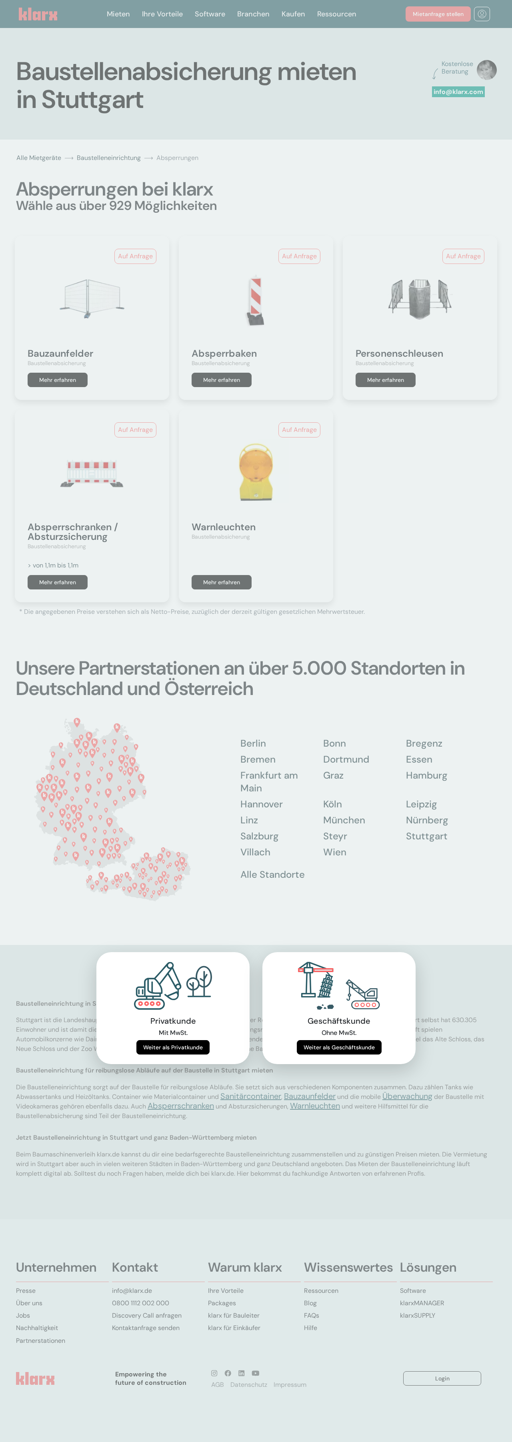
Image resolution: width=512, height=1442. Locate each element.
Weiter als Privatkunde (173, 1047)
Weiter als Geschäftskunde (339, 1047)
